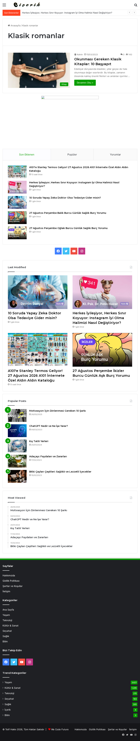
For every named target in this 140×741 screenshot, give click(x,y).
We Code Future (60, 729)
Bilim (5, 641)
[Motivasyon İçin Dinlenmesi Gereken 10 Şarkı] (17, 415)
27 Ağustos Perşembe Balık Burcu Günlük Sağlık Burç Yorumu (67, 212)
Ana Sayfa (8, 609)
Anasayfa (15, 25)
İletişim (6, 591)
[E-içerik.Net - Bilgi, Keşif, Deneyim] (26, 4)
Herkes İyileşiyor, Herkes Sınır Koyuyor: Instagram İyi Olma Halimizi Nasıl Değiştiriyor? (67, 12)
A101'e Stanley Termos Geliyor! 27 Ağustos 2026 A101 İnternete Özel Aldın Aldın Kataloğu (36, 375)
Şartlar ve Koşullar (13, 586)
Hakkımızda (9, 575)
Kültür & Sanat (10, 625)
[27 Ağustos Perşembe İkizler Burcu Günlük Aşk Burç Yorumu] (102, 350)
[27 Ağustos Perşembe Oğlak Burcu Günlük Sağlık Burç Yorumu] (17, 232)
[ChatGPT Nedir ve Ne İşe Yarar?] (17, 430)
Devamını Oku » (85, 82)
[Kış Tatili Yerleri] (17, 446)
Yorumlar (115, 154)
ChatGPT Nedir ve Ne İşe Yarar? (48, 426)
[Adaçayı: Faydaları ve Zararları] (17, 461)
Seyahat (7, 630)
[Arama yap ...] (135, 6)
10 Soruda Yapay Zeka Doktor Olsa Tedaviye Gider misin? (65, 197)
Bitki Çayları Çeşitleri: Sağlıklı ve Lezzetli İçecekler (60, 471)
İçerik (8, 709)
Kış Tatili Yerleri (38, 441)
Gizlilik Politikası (11, 580)
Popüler (72, 154)
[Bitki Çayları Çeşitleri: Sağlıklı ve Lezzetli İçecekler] (17, 476)
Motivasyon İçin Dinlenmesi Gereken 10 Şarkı (57, 410)
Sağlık (6, 636)
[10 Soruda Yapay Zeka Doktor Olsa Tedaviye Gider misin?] (17, 202)
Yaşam (6, 615)
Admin (80, 54)
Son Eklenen (26, 154)
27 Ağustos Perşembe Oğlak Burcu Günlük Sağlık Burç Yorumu (68, 228)
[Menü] (4, 6)
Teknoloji (7, 620)
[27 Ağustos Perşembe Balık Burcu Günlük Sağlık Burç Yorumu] (17, 217)
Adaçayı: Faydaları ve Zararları (48, 456)
